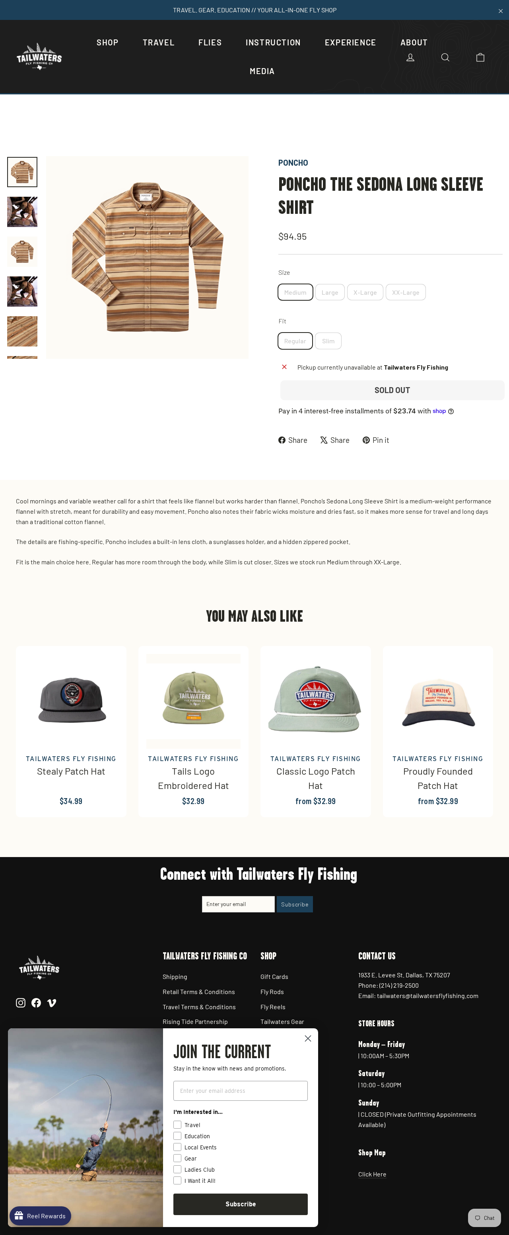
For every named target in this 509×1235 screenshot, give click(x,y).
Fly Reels (273, 1006)
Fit (282, 321)
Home (14, 129)
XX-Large (406, 292)
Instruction (273, 42)
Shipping (175, 976)
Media (262, 71)
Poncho (293, 162)
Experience (351, 42)
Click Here (372, 1174)
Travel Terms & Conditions (199, 1006)
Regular (295, 340)
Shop (108, 42)
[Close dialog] (308, 1038)
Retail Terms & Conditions (199, 991)
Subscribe (240, 1204)
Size (284, 272)
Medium (295, 292)
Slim (328, 340)
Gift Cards (274, 976)
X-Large (365, 292)
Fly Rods (272, 991)
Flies (210, 42)
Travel (159, 42)
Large (330, 292)
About (414, 42)
